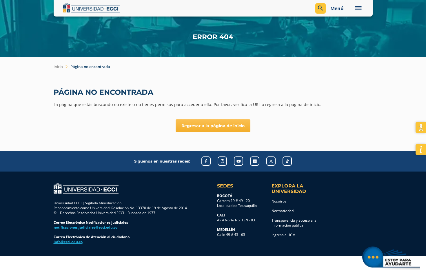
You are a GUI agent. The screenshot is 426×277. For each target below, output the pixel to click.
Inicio (58, 66)
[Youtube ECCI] (238, 161)
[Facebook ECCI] (206, 161)
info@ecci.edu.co (68, 241)
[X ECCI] (271, 161)
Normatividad (283, 210)
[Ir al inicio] (86, 188)
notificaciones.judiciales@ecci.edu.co (85, 227)
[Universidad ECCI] (136, 7)
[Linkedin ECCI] (254, 161)
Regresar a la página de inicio (213, 125)
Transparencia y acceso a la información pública (294, 223)
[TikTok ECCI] (287, 161)
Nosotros (279, 201)
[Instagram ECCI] (222, 161)
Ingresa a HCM (284, 234)
